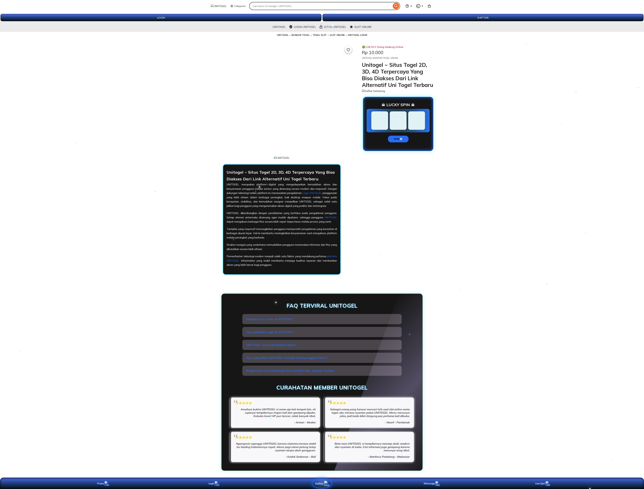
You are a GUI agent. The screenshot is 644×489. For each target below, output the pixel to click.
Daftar (319, 483)
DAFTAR (483, 17)
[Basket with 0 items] (429, 6)
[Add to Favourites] (348, 49)
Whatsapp (430, 483)
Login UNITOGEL (312, 193)
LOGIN (161, 17)
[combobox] (320, 6)
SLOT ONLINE (337, 35)
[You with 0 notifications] (419, 6)
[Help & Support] (408, 6)
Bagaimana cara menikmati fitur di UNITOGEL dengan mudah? (290, 371)
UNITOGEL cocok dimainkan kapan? (271, 345)
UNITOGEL (282, 35)
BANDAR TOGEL (300, 35)
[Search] (396, 6)
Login (211, 483)
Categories (240, 6)
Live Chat (540, 483)
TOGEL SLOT (320, 35)
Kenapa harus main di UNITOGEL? (270, 319)
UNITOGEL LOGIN (357, 35)
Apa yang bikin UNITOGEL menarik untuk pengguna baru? (286, 358)
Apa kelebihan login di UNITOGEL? (270, 332)
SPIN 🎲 (398, 139)
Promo (100, 483)
